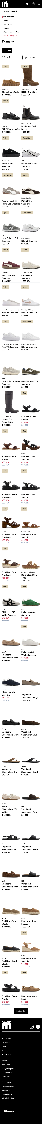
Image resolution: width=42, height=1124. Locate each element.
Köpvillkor (6, 1065)
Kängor (6, 28)
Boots (5, 20)
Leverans (6, 1043)
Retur (4, 1047)
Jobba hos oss (7, 1094)
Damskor (15, 11)
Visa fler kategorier (10, 36)
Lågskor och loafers (11, 32)
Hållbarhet (6, 1090)
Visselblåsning (8, 1098)
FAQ (3, 1050)
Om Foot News (8, 1086)
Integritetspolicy (8, 1068)
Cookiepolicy (7, 1072)
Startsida (5, 11)
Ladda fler (21, 1011)
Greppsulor (7, 24)
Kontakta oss (7, 1054)
